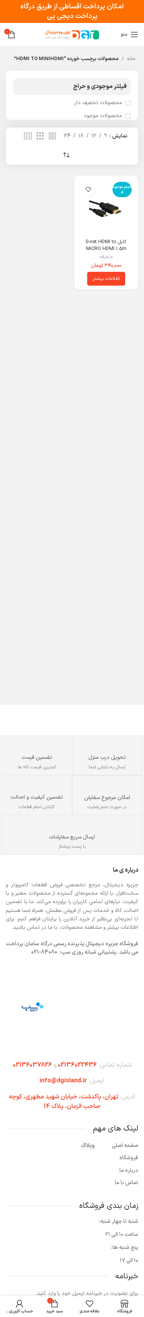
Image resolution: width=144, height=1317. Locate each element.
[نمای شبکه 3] (40, 136)
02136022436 (77, 1065)
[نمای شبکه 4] (28, 136)
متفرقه (106, 257)
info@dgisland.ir (63, 1080)
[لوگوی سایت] (72, 34)
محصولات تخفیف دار (98, 103)
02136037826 (32, 1065)
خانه (131, 59)
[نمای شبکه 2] (52, 136)
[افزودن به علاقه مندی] (88, 189)
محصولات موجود (103, 116)
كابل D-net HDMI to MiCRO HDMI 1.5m (106, 245)
